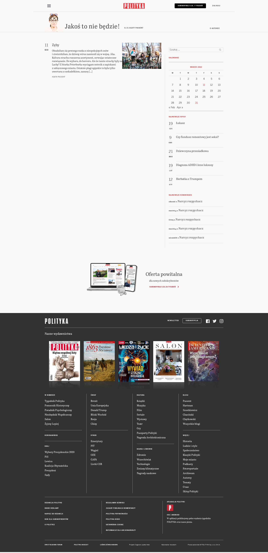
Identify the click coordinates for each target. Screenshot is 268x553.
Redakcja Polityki (53, 503)
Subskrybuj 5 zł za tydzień (162, 287)
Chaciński (188, 414)
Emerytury (97, 441)
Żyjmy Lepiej (52, 423)
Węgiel (94, 450)
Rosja (94, 419)
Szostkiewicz (190, 410)
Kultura (141, 395)
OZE (93, 455)
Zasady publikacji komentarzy (121, 508)
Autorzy (187, 477)
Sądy (47, 475)
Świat (93, 395)
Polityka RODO (113, 519)
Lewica (48, 461)
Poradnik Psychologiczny (58, 410)
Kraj (47, 446)
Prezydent (50, 470)
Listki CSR (96, 464)
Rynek (94, 435)
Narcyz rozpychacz (190, 201)
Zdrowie (141, 455)
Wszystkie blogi (191, 423)
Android (175, 515)
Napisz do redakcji (54, 514)
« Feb (172, 107)
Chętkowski (189, 419)
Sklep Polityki (190, 491)
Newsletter (173, 321)
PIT (93, 446)
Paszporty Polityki (147, 433)
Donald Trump (99, 410)
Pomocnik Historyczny (57, 405)
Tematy (187, 482)
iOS (168, 515)
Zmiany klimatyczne (148, 468)
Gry (139, 428)
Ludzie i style (190, 446)
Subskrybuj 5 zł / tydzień (190, 6)
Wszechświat (144, 459)
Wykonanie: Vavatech (168, 545)
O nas (186, 487)
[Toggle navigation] (49, 6)
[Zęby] (141, 60)
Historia (187, 441)
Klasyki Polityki (191, 455)
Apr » (180, 107)
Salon (48, 419)
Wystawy (142, 419)
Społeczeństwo (191, 450)
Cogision (138, 545)
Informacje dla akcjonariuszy (121, 530)
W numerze (50, 395)
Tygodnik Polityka (55, 401)
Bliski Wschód (98, 414)
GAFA (94, 459)
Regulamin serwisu (115, 503)
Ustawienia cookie (115, 525)
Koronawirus (51, 435)
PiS (46, 456)
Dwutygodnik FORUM (53, 545)
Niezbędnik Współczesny (58, 414)
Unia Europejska (100, 405)
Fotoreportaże (190, 468)
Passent (187, 401)
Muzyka (141, 405)
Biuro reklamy (52, 508)
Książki (141, 401)
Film (139, 410)
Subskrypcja (192, 321)
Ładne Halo (146, 545)
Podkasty (188, 464)
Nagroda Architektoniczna (151, 437)
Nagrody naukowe (146, 473)
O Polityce (50, 525)
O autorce (215, 28)
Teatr (140, 423)
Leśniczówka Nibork (109, 545)
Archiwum (188, 473)
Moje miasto (189, 459)
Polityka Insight (81, 545)
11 (204, 85)
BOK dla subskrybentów (56, 519)
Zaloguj (216, 6)
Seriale (141, 414)
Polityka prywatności (117, 514)
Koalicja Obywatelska (56, 465)
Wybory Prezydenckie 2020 (59, 452)
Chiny (94, 423)
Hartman (188, 405)
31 (196, 102)
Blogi (185, 395)
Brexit (94, 401)
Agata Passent (58, 77)
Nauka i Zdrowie (144, 449)
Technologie (143, 464)
